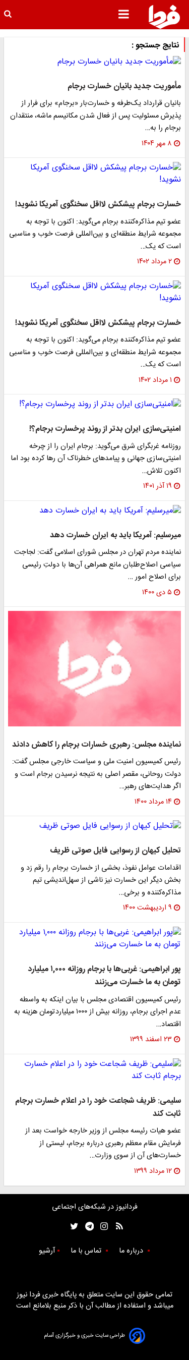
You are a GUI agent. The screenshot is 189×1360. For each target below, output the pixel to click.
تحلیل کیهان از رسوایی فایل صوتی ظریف (115, 851)
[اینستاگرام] (101, 1226)
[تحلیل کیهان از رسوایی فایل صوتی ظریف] (94, 826)
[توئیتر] (72, 1226)
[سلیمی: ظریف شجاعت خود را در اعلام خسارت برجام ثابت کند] (94, 1070)
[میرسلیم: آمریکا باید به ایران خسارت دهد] (94, 511)
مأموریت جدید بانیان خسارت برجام (124, 86)
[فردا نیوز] (164, 16)
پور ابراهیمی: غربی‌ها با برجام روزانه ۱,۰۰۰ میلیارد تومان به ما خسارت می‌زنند (104, 975)
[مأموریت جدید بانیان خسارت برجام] (94, 62)
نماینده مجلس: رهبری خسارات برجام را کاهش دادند (96, 745)
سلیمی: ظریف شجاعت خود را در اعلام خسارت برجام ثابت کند (98, 1107)
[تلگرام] (86, 1226)
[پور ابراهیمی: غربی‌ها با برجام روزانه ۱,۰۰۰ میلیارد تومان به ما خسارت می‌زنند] (94, 939)
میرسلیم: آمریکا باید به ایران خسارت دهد (115, 535)
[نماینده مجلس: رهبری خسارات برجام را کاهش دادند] (94, 668)
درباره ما (132, 1251)
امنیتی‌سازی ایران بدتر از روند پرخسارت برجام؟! (105, 429)
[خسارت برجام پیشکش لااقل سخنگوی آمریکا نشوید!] (94, 174)
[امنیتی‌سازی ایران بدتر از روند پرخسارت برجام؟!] (94, 405)
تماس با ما (87, 1251)
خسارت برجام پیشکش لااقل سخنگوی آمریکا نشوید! (98, 204)
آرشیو (47, 1251)
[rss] (116, 1226)
